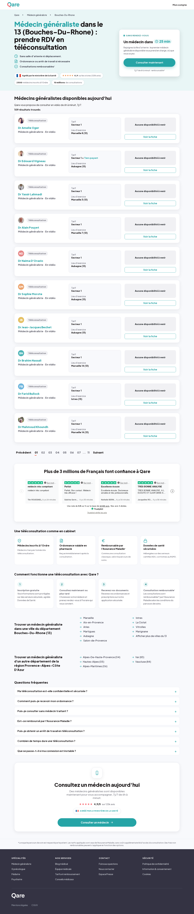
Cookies (146, 874)
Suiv (98, 452)
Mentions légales (20, 905)
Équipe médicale (63, 869)
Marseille (88, 617)
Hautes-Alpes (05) (93, 661)
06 (72, 452)
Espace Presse (106, 874)
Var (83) (139, 657)
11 (88, 452)
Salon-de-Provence (95, 640)
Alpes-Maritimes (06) (95, 666)
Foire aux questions (108, 863)
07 (79, 452)
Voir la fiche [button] (150, 136)
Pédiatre (16, 874)
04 (57, 452)
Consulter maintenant (149, 62)
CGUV (35, 905)
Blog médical (61, 863)
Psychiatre (17, 879)
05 (65, 452)
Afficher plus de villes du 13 (151, 636)
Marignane (142, 631)
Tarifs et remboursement (67, 874)
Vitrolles (141, 626)
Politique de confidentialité (155, 863)
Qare (16, 15)
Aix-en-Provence (93, 622)
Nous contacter (106, 869)
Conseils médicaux (64, 879)
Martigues (89, 631)
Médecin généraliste (37, 15)
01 (36, 452)
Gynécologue (18, 869)
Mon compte (180, 4)
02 (43, 452)
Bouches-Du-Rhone (65, 15)
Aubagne (88, 636)
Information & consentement (156, 869)
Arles (86, 626)
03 (50, 452)
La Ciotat (141, 622)
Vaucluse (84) (143, 661)
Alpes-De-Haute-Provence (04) (101, 657)
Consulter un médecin (95, 822)
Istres (139, 617)
